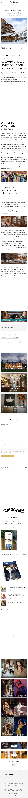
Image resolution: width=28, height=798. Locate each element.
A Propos (21, 786)
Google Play (23, 554)
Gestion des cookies (14, 793)
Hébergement (14, 8)
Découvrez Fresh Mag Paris (12, 785)
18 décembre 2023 (14, 15)
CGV (16, 791)
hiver (7, 334)
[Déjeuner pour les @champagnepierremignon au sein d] (11, 779)
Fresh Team (6, 788)
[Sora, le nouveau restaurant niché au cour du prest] (23, 779)
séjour (16, 334)
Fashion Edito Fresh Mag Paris (9, 609)
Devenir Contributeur (9, 786)
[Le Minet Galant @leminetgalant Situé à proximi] (17, 779)
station (3, 337)
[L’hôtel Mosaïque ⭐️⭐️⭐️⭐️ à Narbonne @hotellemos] (6, 779)
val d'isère (15, 337)
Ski (20, 334)
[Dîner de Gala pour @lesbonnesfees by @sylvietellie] (0, 779)
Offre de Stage (9, 789)
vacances (9, 337)
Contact (21, 791)
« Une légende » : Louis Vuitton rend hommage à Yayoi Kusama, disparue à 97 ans (17, 595)
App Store (16, 554)
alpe (3, 334)
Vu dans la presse (17, 788)
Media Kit (18, 789)
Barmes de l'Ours (16, 326)
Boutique (19, 790)
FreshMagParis (15, 774)
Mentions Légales (7, 791)
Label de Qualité (9, 790)
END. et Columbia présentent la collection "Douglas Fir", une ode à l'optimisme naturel (6, 467)
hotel (11, 334)
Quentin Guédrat (6, 48)
